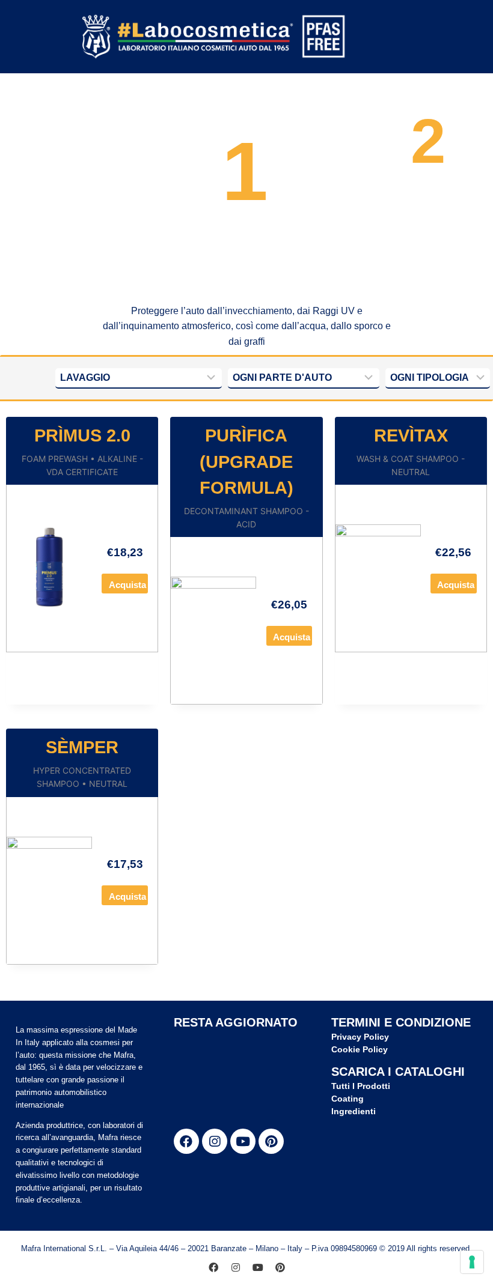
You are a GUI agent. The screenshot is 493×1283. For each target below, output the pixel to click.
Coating (347, 1098)
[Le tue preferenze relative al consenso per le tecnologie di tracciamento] (472, 1262)
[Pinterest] (271, 1141)
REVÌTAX (411, 435)
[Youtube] (243, 1141)
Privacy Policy (360, 1037)
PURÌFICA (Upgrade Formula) (246, 461)
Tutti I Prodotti (360, 1086)
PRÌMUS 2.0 (82, 435)
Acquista (127, 585)
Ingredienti (353, 1111)
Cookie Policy (359, 1049)
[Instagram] (214, 1141)
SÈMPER (82, 747)
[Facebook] (186, 1141)
